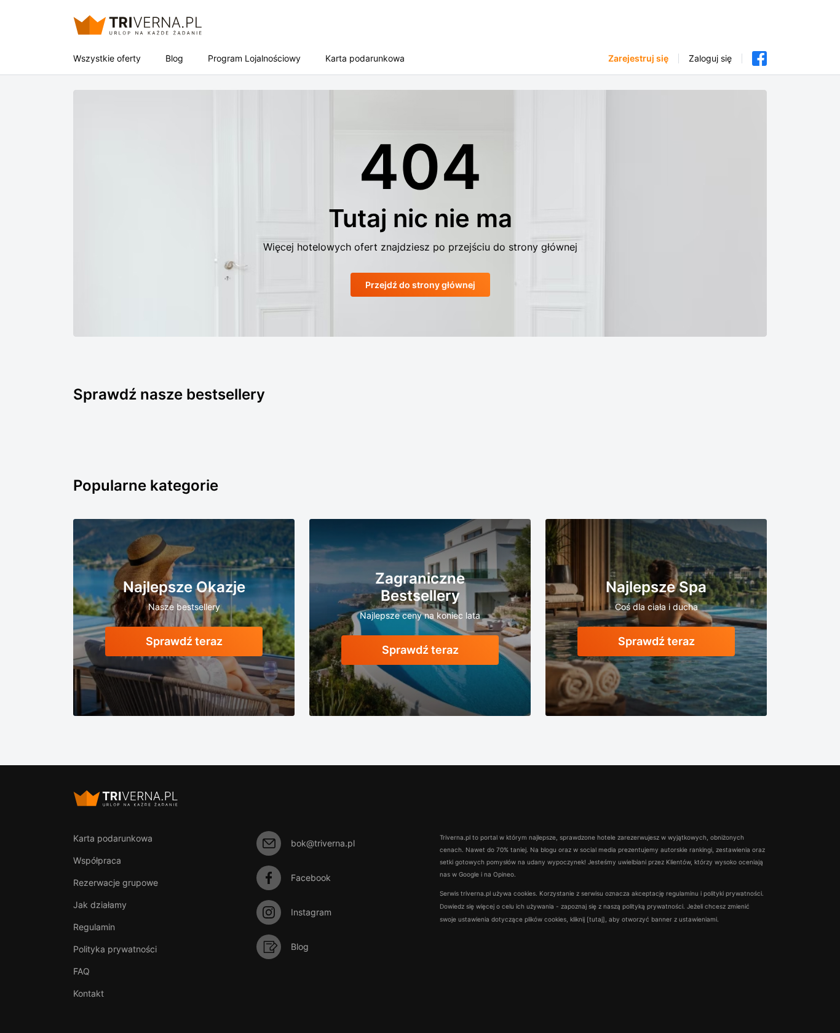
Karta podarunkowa (365, 58)
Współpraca (97, 860)
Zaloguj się (710, 58)
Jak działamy (100, 904)
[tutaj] (596, 919)
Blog (174, 58)
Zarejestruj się (638, 58)
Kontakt (88, 993)
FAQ (81, 971)
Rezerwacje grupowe (115, 882)
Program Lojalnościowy (254, 58)
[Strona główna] (152, 25)
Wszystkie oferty (107, 58)
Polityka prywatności (115, 949)
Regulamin (94, 927)
